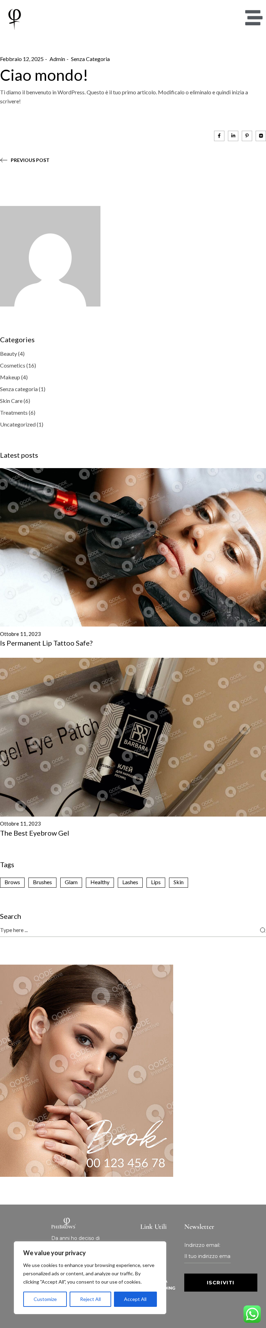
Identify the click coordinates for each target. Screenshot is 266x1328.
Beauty (8, 353)
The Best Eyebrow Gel (34, 833)
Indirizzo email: (202, 1245)
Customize (45, 1299)
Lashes (130, 882)
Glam (71, 882)
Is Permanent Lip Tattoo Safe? (46, 643)
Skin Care (11, 400)
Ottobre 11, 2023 (20, 634)
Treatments (14, 412)
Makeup (10, 377)
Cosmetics (12, 365)
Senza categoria (90, 58)
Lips (156, 882)
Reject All (90, 1299)
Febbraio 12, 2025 (22, 58)
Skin (179, 882)
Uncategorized (18, 424)
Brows (12, 882)
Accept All (135, 1299)
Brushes (42, 882)
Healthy (99, 882)
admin (57, 58)
